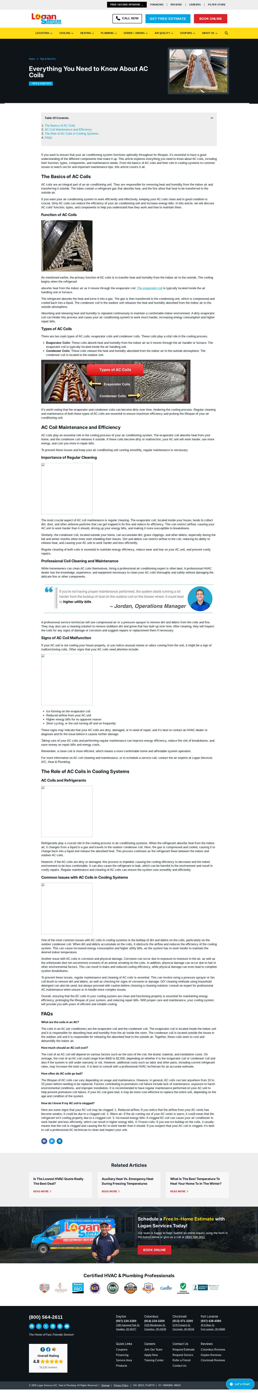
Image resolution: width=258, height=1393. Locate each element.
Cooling (64, 33)
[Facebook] (32, 1326)
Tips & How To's (48, 59)
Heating (85, 33)
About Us (207, 33)
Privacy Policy (121, 1385)
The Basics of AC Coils (60, 125)
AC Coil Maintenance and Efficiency (68, 129)
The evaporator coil (149, 288)
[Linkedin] (53, 1326)
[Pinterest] (60, 1326)
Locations (41, 33)
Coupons (185, 33)
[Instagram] (39, 1326)
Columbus (151, 1316)
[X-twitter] (46, 1326)
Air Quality (161, 33)
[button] (226, 33)
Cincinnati (180, 1316)
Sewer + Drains (133, 33)
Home (32, 59)
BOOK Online (210, 19)
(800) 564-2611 (195, 1237)
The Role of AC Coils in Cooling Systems (71, 133)
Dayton (121, 1316)
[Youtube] (67, 1326)
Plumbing (106, 33)
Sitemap (105, 1385)
